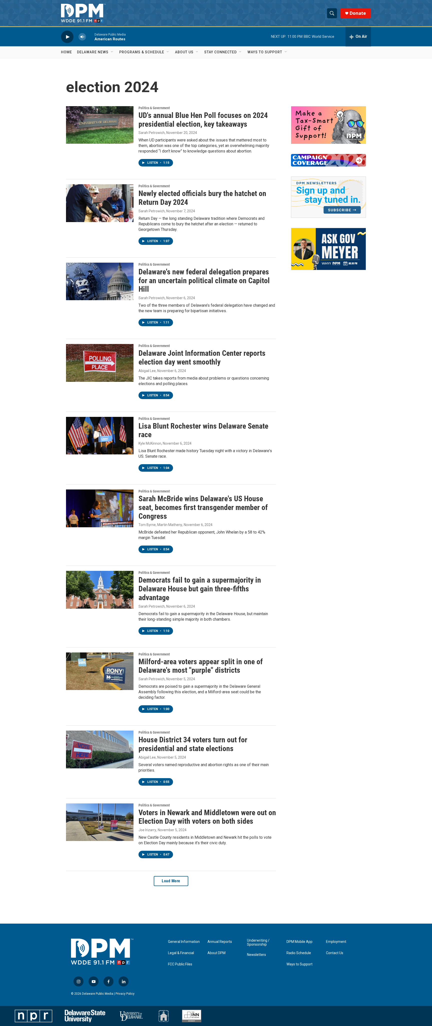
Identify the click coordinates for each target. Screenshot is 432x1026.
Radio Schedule (298, 953)
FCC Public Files (180, 964)
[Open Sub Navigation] (112, 52)
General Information (184, 942)
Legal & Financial (181, 953)
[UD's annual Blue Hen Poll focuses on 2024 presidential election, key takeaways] (100, 125)
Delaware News (92, 52)
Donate (358, 13)
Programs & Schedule (141, 52)
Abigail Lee (147, 371)
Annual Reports (220, 942)
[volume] (82, 36)
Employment (336, 942)
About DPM (217, 953)
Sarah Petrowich (151, 133)
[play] (67, 37)
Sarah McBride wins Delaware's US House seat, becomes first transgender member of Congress (203, 507)
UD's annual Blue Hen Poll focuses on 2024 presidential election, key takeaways (203, 119)
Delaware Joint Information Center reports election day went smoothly (202, 357)
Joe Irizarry (147, 830)
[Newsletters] (328, 197)
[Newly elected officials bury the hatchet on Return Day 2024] (100, 203)
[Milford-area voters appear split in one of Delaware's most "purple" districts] (100, 671)
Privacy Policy (125, 993)
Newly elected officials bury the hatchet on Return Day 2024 (202, 198)
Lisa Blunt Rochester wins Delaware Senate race (203, 430)
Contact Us (334, 953)
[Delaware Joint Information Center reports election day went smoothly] (100, 363)
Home (66, 52)
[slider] (90, 36)
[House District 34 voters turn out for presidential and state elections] (100, 749)
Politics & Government (154, 108)
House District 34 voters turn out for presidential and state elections (192, 744)
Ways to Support (265, 52)
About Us (184, 52)
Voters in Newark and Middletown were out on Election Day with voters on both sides (207, 817)
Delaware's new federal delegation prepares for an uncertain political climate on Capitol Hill (204, 280)
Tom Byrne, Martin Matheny (160, 525)
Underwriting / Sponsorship (258, 942)
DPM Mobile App (299, 942)
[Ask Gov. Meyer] (328, 249)
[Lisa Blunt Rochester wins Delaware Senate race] (100, 435)
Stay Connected (220, 52)
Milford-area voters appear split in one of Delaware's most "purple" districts (200, 666)
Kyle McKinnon (149, 443)
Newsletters (256, 955)
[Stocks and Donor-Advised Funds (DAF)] (328, 125)
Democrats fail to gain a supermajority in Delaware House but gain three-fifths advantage (199, 589)
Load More (171, 881)
